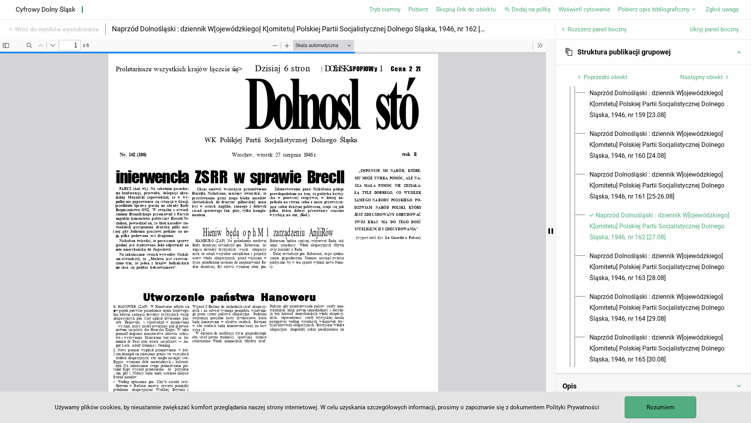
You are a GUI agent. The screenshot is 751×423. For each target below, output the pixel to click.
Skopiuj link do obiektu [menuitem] (466, 9)
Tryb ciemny (385, 9)
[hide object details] (550, 231)
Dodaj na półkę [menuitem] (531, 9)
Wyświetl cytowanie (584, 9)
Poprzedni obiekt (605, 77)
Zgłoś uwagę (722, 9)
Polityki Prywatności (572, 407)
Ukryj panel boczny (714, 29)
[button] (653, 52)
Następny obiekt (701, 77)
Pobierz (418, 9)
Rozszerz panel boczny (597, 29)
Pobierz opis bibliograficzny (654, 9)
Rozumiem (660, 407)
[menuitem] (660, 104)
